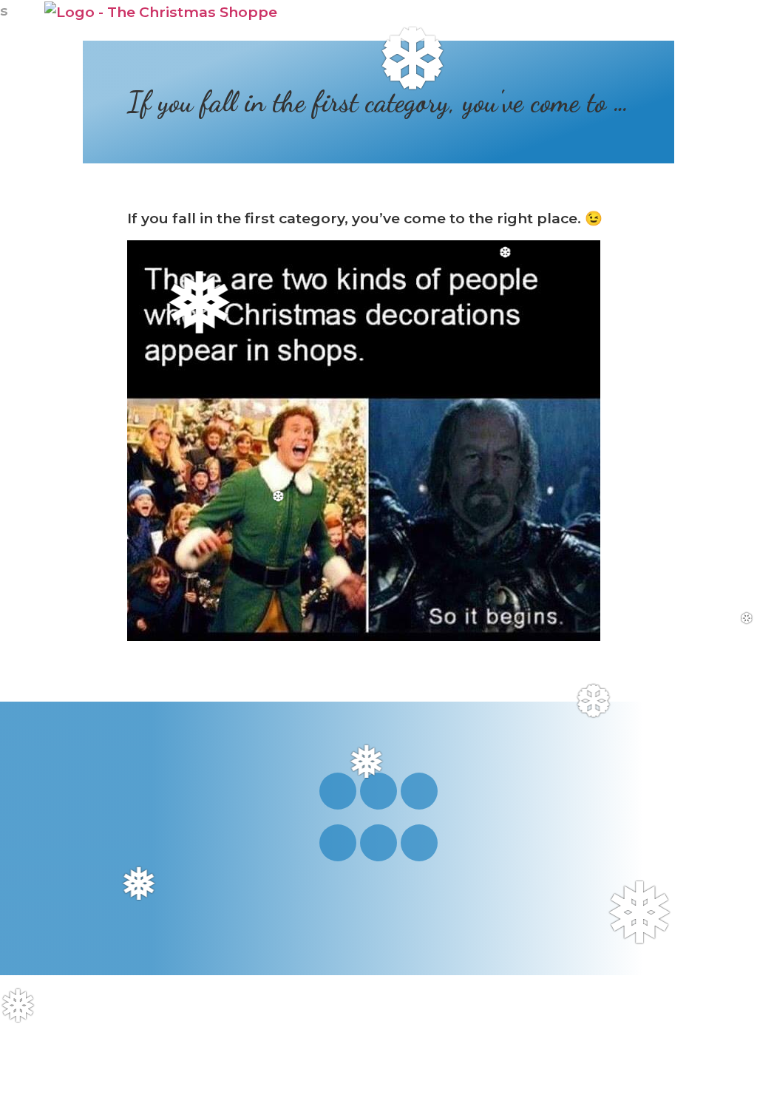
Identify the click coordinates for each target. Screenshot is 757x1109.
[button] (695, 21)
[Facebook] (419, 791)
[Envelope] (378, 842)
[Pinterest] (337, 842)
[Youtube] (378, 791)
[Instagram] (337, 791)
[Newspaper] (419, 842)
